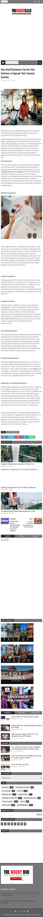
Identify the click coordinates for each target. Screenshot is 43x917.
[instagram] (41, 1)
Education (5, 787)
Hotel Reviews (6, 791)
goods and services (7, 319)
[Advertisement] (21, 36)
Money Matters (6, 794)
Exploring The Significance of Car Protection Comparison (18, 487)
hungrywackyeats (22, 805)
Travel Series (6, 805)
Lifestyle (10, 432)
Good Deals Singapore (22, 787)
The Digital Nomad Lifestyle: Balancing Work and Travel (18, 511)
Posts (16, 432)
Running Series (23, 794)
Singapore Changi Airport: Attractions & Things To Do (17, 464)
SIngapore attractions (9, 798)
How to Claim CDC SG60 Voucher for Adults (24, 717)
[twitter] (37, 1)
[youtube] (39, 1)
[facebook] (34, 1)
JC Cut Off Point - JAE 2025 (19, 764)
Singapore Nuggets (30, 798)
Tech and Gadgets (7, 801)
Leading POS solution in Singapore (12, 172)
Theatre (22, 801)
